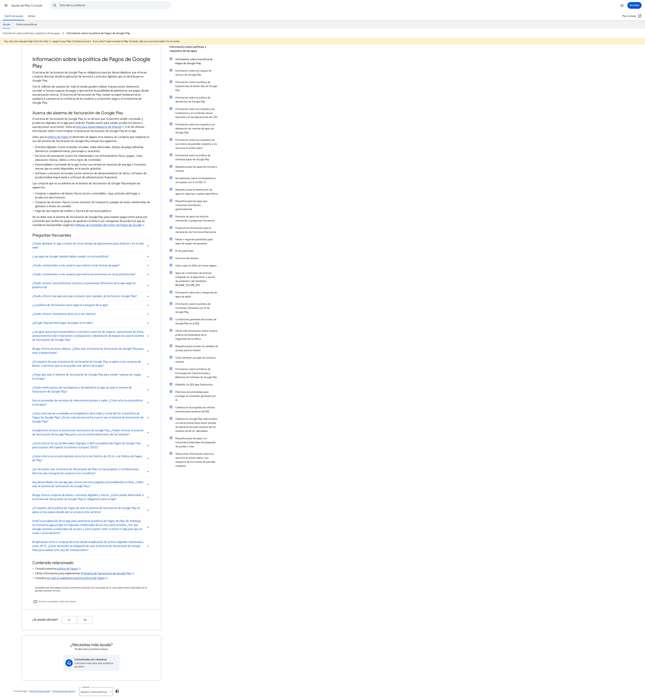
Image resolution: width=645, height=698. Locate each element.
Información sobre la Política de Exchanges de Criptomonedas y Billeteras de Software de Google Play (196, 373)
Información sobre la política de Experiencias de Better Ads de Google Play (196, 86)
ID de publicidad (184, 250)
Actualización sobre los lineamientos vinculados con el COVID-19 (195, 180)
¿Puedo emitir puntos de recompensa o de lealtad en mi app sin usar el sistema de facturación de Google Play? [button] (82, 389)
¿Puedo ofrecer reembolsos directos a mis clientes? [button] (64, 314)
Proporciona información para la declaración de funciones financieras (195, 230)
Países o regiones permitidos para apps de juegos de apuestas (194, 241)
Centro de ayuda (14, 16)
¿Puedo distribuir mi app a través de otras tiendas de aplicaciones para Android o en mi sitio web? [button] (88, 245)
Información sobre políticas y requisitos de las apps (188, 49)
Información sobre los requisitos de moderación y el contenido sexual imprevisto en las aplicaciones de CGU (196, 113)
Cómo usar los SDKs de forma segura (196, 265)
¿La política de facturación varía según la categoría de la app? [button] (70, 305)
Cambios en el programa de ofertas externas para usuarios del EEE (195, 409)
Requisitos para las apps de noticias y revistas (196, 168)
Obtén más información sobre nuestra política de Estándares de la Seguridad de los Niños (196, 334)
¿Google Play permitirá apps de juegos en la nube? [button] (62, 323)
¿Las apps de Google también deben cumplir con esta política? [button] (70, 256)
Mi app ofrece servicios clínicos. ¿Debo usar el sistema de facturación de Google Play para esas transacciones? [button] (87, 351)
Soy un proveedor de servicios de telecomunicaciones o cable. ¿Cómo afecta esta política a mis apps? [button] (87, 402)
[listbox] (96, 691)
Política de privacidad (39, 691)
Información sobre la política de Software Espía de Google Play (192, 157)
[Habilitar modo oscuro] (117, 691)
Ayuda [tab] (6, 24)
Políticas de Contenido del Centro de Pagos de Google (108, 225)
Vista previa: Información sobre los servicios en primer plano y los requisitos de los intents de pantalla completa (195, 459)
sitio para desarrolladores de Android (98, 127)
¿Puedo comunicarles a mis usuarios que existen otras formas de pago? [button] (76, 265)
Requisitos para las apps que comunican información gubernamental (191, 205)
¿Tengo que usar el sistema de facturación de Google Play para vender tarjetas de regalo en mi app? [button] (86, 376)
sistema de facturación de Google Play (107, 573)
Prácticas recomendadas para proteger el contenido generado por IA (195, 396)
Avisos (31, 16)
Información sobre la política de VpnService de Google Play (192, 99)
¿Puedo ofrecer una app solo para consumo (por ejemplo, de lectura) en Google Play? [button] (84, 296)
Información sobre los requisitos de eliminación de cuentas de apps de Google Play (194, 128)
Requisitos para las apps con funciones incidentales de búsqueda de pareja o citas (195, 442)
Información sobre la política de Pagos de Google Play (194, 61)
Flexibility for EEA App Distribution (194, 384)
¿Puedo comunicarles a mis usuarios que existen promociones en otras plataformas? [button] (84, 274)
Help (46, 41)
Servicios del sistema (186, 258)
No (85, 619)
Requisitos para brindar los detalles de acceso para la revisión (196, 348)
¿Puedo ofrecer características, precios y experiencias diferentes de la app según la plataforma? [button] (83, 285)
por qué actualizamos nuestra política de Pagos (76, 578)
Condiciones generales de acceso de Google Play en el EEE (195, 321)
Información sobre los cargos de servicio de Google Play (193, 72)
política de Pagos (58, 137)
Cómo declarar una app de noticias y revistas (195, 359)
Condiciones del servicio (63, 691)
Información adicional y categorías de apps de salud (196, 294)
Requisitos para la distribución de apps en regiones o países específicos (196, 191)
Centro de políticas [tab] (26, 24)
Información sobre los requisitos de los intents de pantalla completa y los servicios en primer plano (196, 144)
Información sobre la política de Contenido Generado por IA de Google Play (192, 308)
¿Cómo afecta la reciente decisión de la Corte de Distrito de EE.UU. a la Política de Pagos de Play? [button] (87, 458)
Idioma (86, 687)
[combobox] (115, 5)
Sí (69, 619)
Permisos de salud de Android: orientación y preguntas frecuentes (195, 218)
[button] (6, 5)
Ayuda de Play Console (26, 5)
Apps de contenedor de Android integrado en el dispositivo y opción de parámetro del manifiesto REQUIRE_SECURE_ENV (195, 279)
